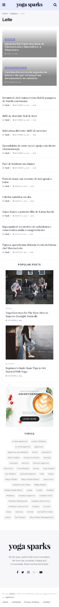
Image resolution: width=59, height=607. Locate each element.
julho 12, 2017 (20, 234)
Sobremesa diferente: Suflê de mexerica (24, 130)
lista (42, 474)
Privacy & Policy (31, 602)
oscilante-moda (44, 512)
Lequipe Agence (28, 474)
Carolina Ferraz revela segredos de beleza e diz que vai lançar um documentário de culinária (26, 75)
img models (49, 469)
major (51, 474)
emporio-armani (31, 458)
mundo (46, 506)
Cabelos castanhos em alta (16, 196)
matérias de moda (21, 485)
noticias (19, 512)
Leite (22, 13)
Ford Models (23, 469)
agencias (39, 447)
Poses (9, 308)
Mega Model (40, 485)
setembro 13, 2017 (21, 153)
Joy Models (10, 474)
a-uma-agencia (23, 447)
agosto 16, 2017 (20, 186)
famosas (14, 463)
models (35, 506)
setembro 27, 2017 (21, 105)
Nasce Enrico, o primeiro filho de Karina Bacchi (28, 211)
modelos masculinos (18, 506)
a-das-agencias (20, 441)
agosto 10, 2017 (20, 216)
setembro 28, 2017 (13, 82)
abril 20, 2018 (11, 54)
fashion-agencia (41, 463)
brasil (35, 452)
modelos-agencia (27, 496)
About (5, 602)
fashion (25, 463)
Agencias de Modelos (16, 68)
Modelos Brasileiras (18, 501)
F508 (7, 105)
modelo (50, 490)
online (30, 512)
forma (36, 469)
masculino (48, 479)
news (8, 512)
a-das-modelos (39, 441)
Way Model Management (41, 517)
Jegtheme (9, 597)
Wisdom (10, 364)
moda (29, 490)
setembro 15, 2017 (21, 135)
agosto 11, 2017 (20, 201)
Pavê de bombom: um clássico (18, 163)
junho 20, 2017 (20, 252)
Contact (46, 602)
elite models (14, 458)
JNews (12, 594)
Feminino (8, 469)
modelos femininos (40, 501)
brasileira (46, 452)
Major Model (11, 479)
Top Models (20, 517)
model (39, 490)
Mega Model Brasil (13, 490)
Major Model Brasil (30, 479)
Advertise (16, 602)
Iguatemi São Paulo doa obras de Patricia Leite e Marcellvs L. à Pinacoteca (24, 46)
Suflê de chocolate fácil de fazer (19, 115)
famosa (47, 458)
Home (5, 13)
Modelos (10, 496)
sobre (7, 517)
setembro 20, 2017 (22, 120)
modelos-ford (45, 496)
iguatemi (10, 39)
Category (14, 13)
